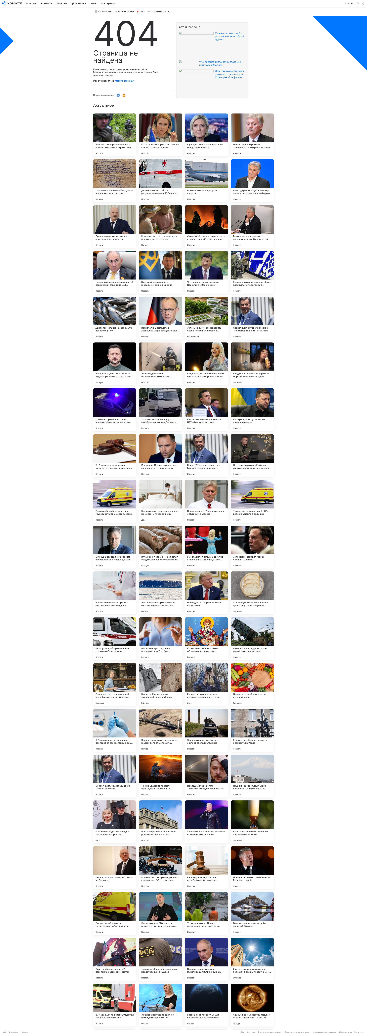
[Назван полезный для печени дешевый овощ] (252, 684)
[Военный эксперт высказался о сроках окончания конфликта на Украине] (114, 134)
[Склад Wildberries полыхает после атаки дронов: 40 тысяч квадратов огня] (206, 226)
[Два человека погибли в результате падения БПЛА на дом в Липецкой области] (160, 180)
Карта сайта (359, 1032)
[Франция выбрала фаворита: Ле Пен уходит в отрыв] (206, 134)
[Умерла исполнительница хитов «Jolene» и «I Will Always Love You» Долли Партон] (206, 547)
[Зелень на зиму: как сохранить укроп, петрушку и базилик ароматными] (206, 318)
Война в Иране (126, 11)
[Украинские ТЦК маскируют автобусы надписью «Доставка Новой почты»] (160, 409)
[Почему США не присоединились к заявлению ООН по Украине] (160, 867)
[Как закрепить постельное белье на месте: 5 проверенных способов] (160, 501)
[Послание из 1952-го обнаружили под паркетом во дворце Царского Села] (114, 180)
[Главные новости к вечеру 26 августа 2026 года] (252, 913)
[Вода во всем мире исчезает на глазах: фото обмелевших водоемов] (160, 730)
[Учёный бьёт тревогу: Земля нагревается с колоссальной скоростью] (206, 1005)
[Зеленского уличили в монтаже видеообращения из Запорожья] (114, 363)
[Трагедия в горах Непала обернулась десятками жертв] (206, 913)
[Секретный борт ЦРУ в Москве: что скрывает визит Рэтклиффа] (252, 318)
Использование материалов (324, 1032)
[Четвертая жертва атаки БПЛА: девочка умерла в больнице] (252, 501)
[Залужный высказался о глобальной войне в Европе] (160, 272)
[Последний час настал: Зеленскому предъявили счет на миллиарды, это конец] (206, 776)
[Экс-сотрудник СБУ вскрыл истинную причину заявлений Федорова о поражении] (160, 913)
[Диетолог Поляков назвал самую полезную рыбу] (114, 318)
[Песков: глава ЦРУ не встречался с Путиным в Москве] (206, 501)
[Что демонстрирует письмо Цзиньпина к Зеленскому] (206, 272)
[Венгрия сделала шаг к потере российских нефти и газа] (160, 821)
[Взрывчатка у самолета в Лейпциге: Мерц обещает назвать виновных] (160, 318)
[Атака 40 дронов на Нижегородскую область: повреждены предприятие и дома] (160, 363)
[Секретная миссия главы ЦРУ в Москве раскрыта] (114, 776)
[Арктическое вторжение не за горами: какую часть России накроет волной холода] (160, 592)
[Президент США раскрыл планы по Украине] (206, 592)
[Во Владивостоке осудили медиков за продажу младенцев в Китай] (114, 455)
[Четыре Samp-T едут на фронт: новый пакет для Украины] (252, 638)
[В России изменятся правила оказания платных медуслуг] (114, 592)
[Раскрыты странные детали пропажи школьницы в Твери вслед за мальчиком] (206, 684)
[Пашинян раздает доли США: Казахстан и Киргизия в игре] (252, 776)
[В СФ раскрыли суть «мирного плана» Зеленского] (252, 409)
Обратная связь (345, 1032)
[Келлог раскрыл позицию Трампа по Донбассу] (114, 867)
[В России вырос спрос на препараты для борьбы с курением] (160, 638)
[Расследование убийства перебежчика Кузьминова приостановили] (206, 867)
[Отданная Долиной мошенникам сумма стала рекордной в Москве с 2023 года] (206, 363)
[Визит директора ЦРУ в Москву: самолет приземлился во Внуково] (252, 180)
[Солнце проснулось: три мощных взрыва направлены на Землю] (252, 1005)
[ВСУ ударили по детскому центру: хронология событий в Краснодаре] (114, 1005)
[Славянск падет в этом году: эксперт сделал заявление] (206, 730)
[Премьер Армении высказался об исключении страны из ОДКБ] (114, 272)
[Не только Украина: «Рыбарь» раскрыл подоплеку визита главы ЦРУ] (252, 455)
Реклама (24, 1032)
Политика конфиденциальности (297, 1032)
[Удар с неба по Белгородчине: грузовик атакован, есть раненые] (114, 501)
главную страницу (124, 80)
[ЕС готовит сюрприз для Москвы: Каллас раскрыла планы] (160, 134)
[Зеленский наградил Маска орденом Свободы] (252, 547)
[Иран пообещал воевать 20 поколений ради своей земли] (114, 959)
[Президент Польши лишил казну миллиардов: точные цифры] (160, 455)
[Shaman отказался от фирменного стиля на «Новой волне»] (206, 821)
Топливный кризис (160, 11)
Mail (4, 1032)
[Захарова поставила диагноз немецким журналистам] (160, 1005)
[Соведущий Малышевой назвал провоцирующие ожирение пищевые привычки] (252, 592)
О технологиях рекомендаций (270, 1032)
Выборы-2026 (105, 11)
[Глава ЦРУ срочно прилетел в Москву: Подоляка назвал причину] (206, 455)
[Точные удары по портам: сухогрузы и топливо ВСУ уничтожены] (160, 776)
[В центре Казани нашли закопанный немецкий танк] (160, 684)
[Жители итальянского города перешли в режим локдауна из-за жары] (252, 959)
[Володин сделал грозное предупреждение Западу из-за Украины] (252, 226)
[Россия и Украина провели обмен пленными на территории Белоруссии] (252, 272)
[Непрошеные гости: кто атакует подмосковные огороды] (160, 226)
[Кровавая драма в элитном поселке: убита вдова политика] (114, 409)
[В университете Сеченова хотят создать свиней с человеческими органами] (160, 547)
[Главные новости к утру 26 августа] (206, 180)
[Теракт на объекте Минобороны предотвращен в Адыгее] (160, 959)
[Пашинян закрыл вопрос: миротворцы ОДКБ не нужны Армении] (206, 959)
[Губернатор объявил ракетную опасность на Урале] (252, 730)
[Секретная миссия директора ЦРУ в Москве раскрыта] (206, 409)
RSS (242, 1032)
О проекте (251, 1032)
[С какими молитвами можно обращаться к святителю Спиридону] (206, 638)
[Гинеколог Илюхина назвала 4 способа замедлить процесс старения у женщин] (114, 684)
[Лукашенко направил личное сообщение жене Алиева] (114, 226)
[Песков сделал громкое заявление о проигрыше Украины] (252, 134)
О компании (13, 1032)
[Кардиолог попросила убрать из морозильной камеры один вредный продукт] (252, 363)
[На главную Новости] (14, 3)
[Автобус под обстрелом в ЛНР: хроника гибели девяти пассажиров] (114, 638)
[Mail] (4, 3)
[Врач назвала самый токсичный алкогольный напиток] (252, 821)
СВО (142, 11)
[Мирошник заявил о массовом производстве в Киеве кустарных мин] (114, 547)
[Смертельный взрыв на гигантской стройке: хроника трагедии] (114, 913)
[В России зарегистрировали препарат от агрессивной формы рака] (114, 730)
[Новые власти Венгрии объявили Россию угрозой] (252, 867)
